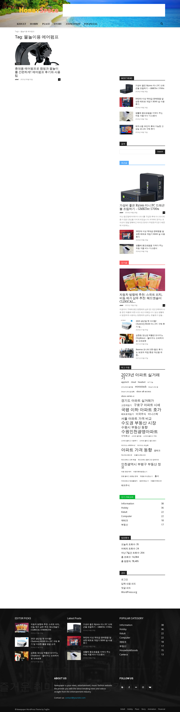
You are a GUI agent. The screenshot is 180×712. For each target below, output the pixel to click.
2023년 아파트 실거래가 (140, 376)
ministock (140, 386)
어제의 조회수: (128, 548)
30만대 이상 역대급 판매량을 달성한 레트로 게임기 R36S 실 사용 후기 (150, 101)
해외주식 (125, 485)
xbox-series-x (127, 396)
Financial (90, 23)
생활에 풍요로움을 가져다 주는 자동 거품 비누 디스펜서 (149, 114)
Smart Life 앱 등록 (127, 392)
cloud (133, 382)
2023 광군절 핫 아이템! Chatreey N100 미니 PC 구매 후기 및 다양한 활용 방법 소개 (45, 641)
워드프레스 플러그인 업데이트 (148, 460)
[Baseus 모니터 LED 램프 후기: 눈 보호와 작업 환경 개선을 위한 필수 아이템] (127, 353)
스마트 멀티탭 (136, 436)
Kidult (21, 23)
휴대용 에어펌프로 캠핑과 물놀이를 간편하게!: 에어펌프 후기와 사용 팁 (37, 72)
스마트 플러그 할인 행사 (148, 441)
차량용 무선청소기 (146, 476)
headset (142, 382)
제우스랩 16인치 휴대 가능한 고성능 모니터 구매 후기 (149, 127)
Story (58, 23)
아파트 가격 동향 (136, 449)
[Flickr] (136, 687)
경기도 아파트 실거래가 (137, 400)
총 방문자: (126, 561)
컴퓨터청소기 (144, 481)
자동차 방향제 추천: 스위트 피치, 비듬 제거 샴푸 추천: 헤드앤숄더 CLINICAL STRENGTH (45, 627)
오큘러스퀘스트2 (140, 455)
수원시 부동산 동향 (134, 427)
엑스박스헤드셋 (126, 455)
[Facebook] (129, 687)
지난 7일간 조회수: (130, 552)
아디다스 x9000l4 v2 (128, 445)
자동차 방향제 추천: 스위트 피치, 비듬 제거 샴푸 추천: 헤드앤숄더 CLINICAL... (141, 298)
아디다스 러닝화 (142, 445)
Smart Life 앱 (153, 387)
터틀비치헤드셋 (156, 481)
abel (17, 79)
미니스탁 (153, 413)
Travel (18, 64)
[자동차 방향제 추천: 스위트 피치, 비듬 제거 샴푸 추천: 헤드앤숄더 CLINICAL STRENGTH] (142, 279)
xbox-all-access (143, 391)
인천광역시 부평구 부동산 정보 (141, 466)
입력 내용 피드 (128, 583)
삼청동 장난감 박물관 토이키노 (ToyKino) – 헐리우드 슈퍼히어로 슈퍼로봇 (150, 338)
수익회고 (125, 435)
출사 (157, 476)
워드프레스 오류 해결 (128, 460)
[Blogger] (122, 687)
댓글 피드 (126, 587)
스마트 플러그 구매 (150, 436)
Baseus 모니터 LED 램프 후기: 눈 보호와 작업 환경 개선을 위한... (149, 352)
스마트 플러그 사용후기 (129, 441)
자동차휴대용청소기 (140, 472)
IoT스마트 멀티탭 (127, 387)
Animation (73, 23)
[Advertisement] (114, 10)
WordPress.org (129, 592)
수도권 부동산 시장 (138, 422)
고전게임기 (126, 405)
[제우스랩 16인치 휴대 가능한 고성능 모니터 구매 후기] (126, 129)
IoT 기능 (150, 382)
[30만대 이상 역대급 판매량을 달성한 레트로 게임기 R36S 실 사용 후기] (126, 102)
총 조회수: (126, 556)
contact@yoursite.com (75, 697)
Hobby (34, 23)
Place (46, 23)
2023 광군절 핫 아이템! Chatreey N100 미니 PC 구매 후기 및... (150, 324)
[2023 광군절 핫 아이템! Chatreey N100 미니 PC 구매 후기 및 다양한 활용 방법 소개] (127, 325)
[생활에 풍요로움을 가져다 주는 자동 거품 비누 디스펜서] (126, 116)
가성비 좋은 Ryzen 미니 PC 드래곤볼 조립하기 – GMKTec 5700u (149, 87)
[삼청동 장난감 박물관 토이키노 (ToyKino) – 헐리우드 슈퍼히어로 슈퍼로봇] (127, 339)
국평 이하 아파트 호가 (141, 409)
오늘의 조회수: (128, 544)
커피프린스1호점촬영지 (129, 481)
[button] (161, 24)
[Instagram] (143, 687)
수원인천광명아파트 (139, 431)
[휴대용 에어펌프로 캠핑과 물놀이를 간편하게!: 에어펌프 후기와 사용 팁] (37, 53)
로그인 (124, 579)
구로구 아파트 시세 (147, 404)
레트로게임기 (127, 414)
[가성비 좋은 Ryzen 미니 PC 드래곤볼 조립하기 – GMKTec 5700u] (126, 89)
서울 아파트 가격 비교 (136, 418)
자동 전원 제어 (126, 472)
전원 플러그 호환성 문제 (129, 476)
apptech (125, 382)
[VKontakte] (150, 687)
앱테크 (157, 450)
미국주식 (141, 413)
